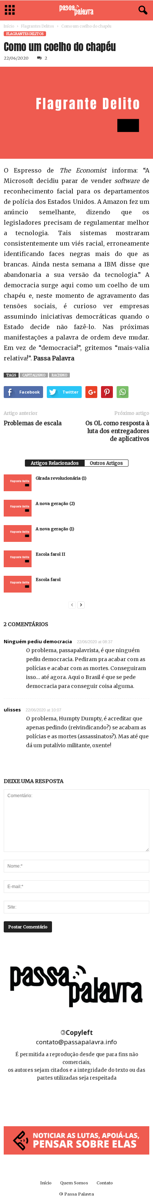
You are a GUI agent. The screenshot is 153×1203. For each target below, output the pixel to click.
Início (9, 26)
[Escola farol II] (18, 558)
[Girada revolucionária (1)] (18, 482)
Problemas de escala (33, 423)
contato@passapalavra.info (76, 1042)
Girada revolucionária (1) (61, 478)
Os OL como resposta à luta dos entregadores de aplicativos (117, 431)
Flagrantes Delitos (37, 26)
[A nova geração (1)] (18, 533)
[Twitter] (93, 1100)
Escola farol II (50, 554)
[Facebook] (60, 1100)
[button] (141, 10)
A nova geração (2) (55, 503)
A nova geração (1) (55, 528)
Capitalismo (33, 375)
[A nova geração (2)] (18, 508)
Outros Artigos (106, 463)
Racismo (59, 375)
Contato (105, 1182)
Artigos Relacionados (55, 463)
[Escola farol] (18, 584)
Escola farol (48, 579)
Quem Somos (74, 1182)
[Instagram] (77, 1100)
